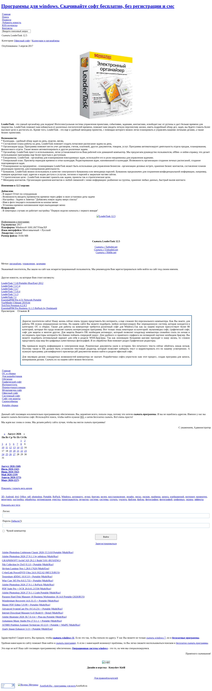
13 (14, 447)
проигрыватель (70, 499)
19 (10, 451)
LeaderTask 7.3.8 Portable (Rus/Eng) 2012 (22, 283)
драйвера (155, 496)
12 (10, 447)
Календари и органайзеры (45, 40)
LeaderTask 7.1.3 (9, 294)
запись (165, 496)
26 (10, 454)
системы (103, 499)
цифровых (179, 499)
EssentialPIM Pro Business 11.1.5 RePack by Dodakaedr (29, 308)
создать (113, 499)
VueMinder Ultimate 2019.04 (15, 302)
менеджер (6, 499)
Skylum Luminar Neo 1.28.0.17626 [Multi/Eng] (25, 568)
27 (14, 454)
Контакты (7, 28)
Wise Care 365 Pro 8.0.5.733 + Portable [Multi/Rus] (27, 580)
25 (7, 454)
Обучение (7, 379)
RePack (56, 496)
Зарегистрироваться (106, 543)
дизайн (130, 496)
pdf (29, 496)
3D (2, 496)
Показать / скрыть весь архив (16, 488)
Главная (6, 14)
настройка (18, 499)
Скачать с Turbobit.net (106, 247)
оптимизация (44, 499)
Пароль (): (12, 521)
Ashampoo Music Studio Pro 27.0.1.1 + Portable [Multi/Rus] (32, 621)
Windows (66, 496)
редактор (84, 499)
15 (21, 447)
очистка (56, 499)
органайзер (15, 263)
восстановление (116, 496)
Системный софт (11, 395)
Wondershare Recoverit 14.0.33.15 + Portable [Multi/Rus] (30, 600)
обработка (30, 499)
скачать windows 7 (156, 637)
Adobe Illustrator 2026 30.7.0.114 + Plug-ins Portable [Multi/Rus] (34, 617)
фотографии (151, 499)
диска (138, 496)
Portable (47, 496)
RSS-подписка (9, 25)
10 (3, 447)
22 (21, 451)
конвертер (201, 496)
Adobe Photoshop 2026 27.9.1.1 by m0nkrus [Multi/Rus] (30, 556)
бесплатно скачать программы (192, 643)
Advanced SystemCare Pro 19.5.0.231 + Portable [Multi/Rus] (32, 608)
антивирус (77, 496)
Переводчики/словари (13, 387)
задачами (41, 263)
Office (23, 496)
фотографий (166, 499)
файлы (140, 499)
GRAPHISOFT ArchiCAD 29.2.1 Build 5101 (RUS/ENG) (31, 560)
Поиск (5, 17)
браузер (95, 496)
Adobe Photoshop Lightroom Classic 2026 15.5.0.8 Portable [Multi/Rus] (37, 552)
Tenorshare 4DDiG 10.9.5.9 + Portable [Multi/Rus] (27, 576)
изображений (177, 496)
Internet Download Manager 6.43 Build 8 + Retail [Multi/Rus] (32, 613)
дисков (146, 496)
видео (104, 496)
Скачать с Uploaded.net (106, 249)
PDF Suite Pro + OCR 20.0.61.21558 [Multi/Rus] (26, 588)
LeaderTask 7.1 (8, 297)
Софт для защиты (11, 398)
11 (7, 447)
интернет (190, 496)
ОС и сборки (9, 373)
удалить (123, 499)
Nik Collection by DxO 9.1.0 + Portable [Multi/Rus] (27, 564)
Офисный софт (22, 40)
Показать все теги (10, 505)
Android (9, 496)
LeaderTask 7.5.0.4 (10, 291)
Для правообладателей (106, 678)
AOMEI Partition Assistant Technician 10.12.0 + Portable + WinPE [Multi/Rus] (41, 625)
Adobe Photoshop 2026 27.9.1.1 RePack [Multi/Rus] (28, 584)
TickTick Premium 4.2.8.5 (14, 305)
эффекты (199, 499)
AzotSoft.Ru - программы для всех (58, 685)
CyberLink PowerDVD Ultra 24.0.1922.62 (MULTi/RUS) (31, 572)
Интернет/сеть (9, 384)
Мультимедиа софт (12, 390)
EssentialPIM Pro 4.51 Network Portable (21, 300)
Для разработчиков (12, 376)
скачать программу (66, 643)
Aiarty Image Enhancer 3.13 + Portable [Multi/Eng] (27, 629)
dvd (17, 496)
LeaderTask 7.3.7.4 (10, 286)
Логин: (6, 511)
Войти (106, 537)
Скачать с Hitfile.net (106, 252)
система (94, 499)
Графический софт (12, 382)
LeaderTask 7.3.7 (9, 288)
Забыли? (16, 521)
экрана (189, 499)
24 (3, 454)
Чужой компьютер (16, 530)
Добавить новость (11, 22)
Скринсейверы (10, 401)
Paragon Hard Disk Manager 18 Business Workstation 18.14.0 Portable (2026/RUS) (43, 596)
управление (29, 263)
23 (25, 451)
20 (14, 451)
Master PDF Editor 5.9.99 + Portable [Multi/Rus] (26, 604)
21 (18, 451)
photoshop (37, 496)
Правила (6, 19)
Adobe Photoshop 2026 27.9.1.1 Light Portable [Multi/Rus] (31, 592)
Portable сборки (10, 405)
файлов (132, 499)
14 (18, 447)
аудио (87, 496)
